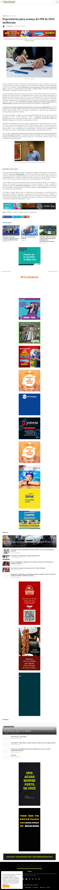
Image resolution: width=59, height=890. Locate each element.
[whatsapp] (36, 879)
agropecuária (46, 107)
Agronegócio (13, 15)
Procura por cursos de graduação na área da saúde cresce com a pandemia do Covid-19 (32, 550)
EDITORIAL (35, 887)
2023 (23, 87)
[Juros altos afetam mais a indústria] (29, 230)
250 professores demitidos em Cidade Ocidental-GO (25, 555)
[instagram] (29, 879)
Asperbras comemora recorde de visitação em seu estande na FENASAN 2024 (11, 238)
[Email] (28, 217)
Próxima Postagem (52, 271)
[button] (1, 2)
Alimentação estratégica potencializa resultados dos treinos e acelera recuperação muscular (31, 749)
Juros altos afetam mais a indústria (28, 237)
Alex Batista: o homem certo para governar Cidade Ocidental (28, 568)
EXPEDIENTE (28, 887)
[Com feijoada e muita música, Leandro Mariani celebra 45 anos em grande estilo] (6, 744)
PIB (35, 212)
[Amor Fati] (6, 756)
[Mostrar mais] (31, 217)
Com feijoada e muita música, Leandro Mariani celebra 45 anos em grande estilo (33, 743)
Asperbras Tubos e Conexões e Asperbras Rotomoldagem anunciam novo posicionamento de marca (47, 239)
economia (20, 212)
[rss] (39, 879)
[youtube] (26, 879)
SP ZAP (48, 887)
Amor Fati (13, 755)
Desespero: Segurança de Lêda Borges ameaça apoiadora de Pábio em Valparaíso (28, 543)
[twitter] (23, 879)
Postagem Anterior (6, 271)
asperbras (15, 212)
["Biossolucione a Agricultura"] (6, 738)
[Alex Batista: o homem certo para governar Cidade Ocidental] (6, 569)
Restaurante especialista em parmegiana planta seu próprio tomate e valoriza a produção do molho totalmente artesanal (33, 575)
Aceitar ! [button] (6, 886)
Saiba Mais (5, 884)
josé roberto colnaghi (28, 212)
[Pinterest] (25, 217)
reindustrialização (19, 174)
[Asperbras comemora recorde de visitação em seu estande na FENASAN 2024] (11, 230)
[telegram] (32, 879)
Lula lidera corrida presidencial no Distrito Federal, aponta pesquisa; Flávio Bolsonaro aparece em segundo (29, 730)
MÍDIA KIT (42, 887)
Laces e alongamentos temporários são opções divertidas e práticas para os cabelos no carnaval (32, 562)
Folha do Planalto (34, 885)
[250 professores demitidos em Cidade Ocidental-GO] (6, 557)
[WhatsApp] (22, 217)
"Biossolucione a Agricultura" (19, 736)
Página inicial (6, 15)
